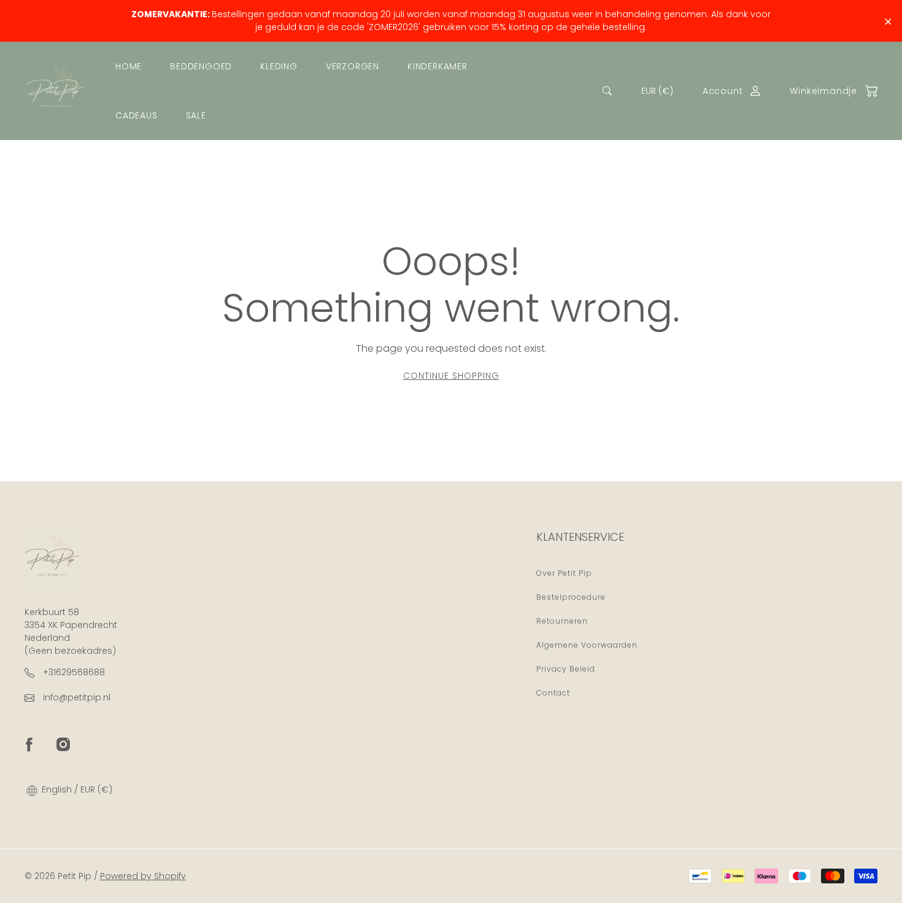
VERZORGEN (352, 66)
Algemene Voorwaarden (587, 645)
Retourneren (562, 621)
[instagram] (63, 744)
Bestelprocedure (571, 597)
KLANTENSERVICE (580, 537)
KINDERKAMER (437, 66)
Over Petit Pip (564, 573)
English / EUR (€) (75, 789)
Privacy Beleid (565, 669)
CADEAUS (136, 115)
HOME (128, 66)
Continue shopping (451, 376)
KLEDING (279, 66)
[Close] (888, 21)
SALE (196, 115)
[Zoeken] (607, 91)
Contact (553, 693)
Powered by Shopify (143, 876)
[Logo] (55, 91)
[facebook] (28, 744)
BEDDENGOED (201, 66)
